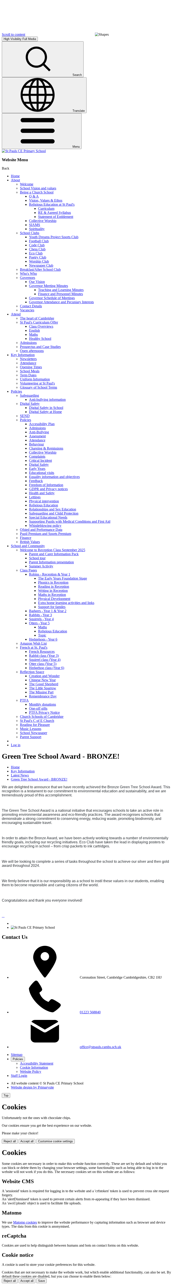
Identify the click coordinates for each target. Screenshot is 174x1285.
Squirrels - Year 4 (41, 619)
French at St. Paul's (33, 647)
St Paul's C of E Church (37, 721)
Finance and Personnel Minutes (60, 294)
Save (41, 1281)
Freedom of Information (46, 485)
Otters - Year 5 (39, 623)
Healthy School (40, 338)
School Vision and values (38, 188)
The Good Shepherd (43, 684)
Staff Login (19, 1075)
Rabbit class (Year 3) (44, 656)
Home (15, 176)
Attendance (28, 363)
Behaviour (36, 444)
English (34, 330)
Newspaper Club (41, 265)
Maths (33, 334)
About (15, 180)
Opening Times (31, 367)
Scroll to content (13, 34)
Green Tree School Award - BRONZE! (39, 779)
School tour (37, 558)
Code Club (37, 245)
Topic (42, 635)
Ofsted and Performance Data (41, 530)
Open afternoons (32, 351)
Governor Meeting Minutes (48, 286)
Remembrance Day (43, 696)
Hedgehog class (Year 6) (46, 668)
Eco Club (36, 253)
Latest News (20, 775)
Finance (25, 538)
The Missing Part (41, 692)
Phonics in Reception (53, 582)
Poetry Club (37, 257)
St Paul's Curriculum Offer (39, 322)
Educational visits (41, 473)
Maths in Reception (52, 595)
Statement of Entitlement (55, 217)
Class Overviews (41, 326)
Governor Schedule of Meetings (52, 298)
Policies (16, 391)
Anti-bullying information (47, 399)
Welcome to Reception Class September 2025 (52, 550)
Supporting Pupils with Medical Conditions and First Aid (69, 521)
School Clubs (29, 233)
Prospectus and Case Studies (40, 347)
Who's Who (28, 273)
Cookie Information (34, 1067)
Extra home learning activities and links (66, 603)
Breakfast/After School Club (40, 269)
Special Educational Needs (48, 517)
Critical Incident (40, 460)
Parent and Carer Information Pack (54, 554)
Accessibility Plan (42, 424)
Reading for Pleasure (35, 725)
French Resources (42, 651)
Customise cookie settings (55, 1141)
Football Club (39, 241)
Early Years (37, 469)
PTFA (24, 700)
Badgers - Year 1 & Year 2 (47, 611)
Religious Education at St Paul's (52, 204)
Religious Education (43, 505)
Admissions (28, 343)
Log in (15, 745)
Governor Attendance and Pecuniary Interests (61, 302)
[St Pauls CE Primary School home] (24, 151)
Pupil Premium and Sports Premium (45, 534)
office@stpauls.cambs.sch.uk (100, 1047)
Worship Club (39, 261)
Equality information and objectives (54, 477)
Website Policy (30, 1071)
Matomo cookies (25, 1222)
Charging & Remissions (46, 448)
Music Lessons (30, 729)
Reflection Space (32, 672)
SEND (25, 416)
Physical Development (54, 599)
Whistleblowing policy (45, 525)
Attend (16, 314)
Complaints (37, 456)
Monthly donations (42, 704)
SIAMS (34, 225)
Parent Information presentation (51, 562)
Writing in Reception (53, 590)
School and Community (28, 546)
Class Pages (28, 570)
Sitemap (16, 1054)
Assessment (37, 436)
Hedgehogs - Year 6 (43, 639)
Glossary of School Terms (38, 387)
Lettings (35, 497)
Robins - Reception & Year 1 (49, 574)
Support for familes (51, 607)
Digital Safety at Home (45, 412)
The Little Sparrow (42, 688)
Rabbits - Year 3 (40, 615)
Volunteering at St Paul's (37, 383)
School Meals (29, 371)
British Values (30, 542)
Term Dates (28, 375)
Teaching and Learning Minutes (61, 290)
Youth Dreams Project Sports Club (53, 237)
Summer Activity (41, 566)
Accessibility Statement (36, 1063)
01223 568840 (90, 1012)
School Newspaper (33, 733)
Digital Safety (30, 404)
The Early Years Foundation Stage (62, 578)
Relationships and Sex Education (52, 509)
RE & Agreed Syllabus (54, 213)
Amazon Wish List (33, 643)
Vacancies (27, 310)
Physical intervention (44, 501)
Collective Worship (42, 221)
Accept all (27, 1141)
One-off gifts (38, 708)
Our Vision (37, 282)
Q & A (34, 196)
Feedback (36, 481)
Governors (27, 278)
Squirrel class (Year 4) (44, 660)
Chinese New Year (42, 680)
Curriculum (46, 208)
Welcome (26, 184)
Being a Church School (36, 192)
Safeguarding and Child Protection (53, 513)
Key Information (23, 355)
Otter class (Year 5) (42, 664)
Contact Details (31, 306)
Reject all (10, 1141)
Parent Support (30, 737)
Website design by (32, 1087)
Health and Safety (42, 493)
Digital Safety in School (46, 408)
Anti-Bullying (39, 432)
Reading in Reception (53, 586)
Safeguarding (29, 395)
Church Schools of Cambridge (41, 716)
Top (6, 1095)
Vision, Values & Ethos (45, 200)
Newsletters (28, 359)
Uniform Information (35, 379)
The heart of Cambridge (37, 318)
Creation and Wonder (44, 676)
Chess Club (37, 249)
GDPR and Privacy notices (48, 489)
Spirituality (37, 229)
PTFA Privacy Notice (44, 712)
